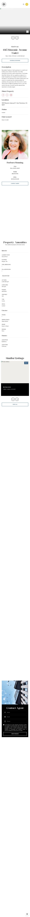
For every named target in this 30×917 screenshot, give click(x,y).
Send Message (15, 733)
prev (13, 37)
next (17, 37)
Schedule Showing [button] (15, 60)
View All (15, 404)
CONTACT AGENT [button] (15, 183)
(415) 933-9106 (15, 173)
